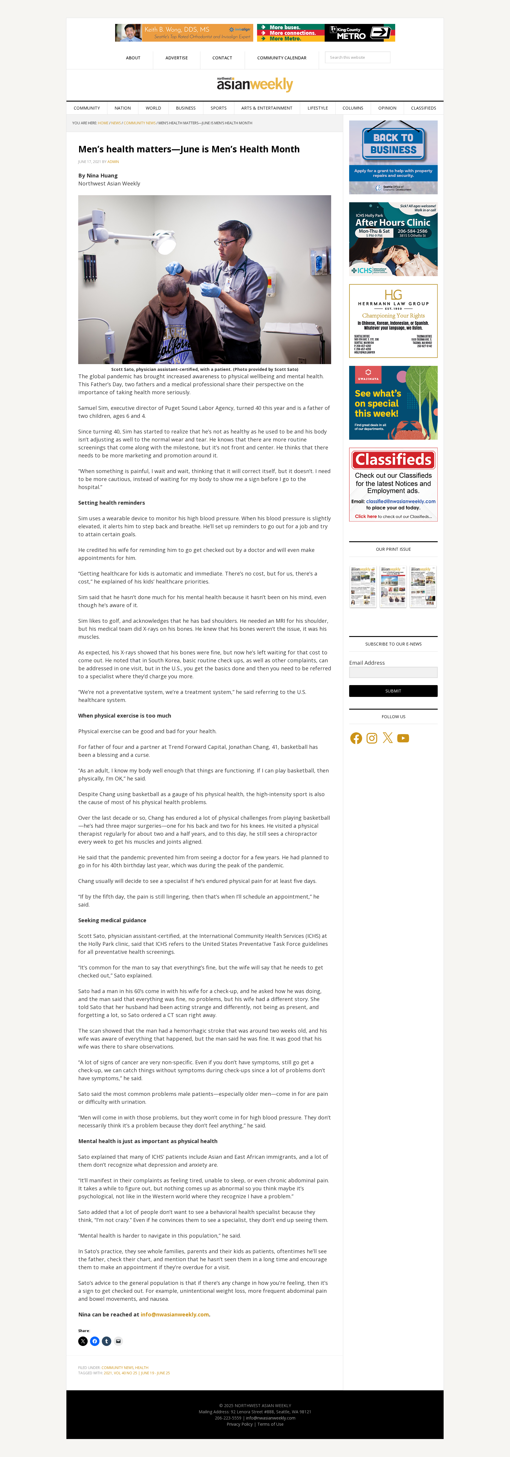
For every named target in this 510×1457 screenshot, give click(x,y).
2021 (108, 1372)
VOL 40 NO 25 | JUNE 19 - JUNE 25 (142, 1372)
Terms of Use (270, 1424)
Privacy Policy (240, 1424)
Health (141, 1367)
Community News (117, 1367)
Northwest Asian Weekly (255, 85)
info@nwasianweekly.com (175, 1314)
